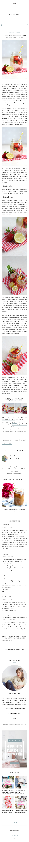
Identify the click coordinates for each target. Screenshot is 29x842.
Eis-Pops (14, 423)
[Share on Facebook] (17, 450)
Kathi (3, 575)
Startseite (3, 2)
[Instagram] (12, 822)
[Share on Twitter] (19, 450)
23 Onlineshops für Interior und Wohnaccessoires (20, 792)
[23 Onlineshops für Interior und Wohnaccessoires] (21, 782)
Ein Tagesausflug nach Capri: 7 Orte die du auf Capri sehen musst (8, 792)
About (8, 2)
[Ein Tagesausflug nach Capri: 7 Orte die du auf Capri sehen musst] (8, 782)
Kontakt (25, 2)
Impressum (19, 2)
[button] (3, 498)
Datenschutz (13, 2)
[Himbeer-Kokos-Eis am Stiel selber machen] (8, 802)
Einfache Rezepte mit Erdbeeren (10, 440)
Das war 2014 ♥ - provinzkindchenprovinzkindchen (14, 616)
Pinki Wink (5, 525)
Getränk (22, 440)
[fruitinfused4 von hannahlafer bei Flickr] (14, 257)
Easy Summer (6, 437)
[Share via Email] (22, 450)
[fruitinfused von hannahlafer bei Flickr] (14, 128)
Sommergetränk (7, 443)
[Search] (27, 25)
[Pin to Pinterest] (20, 450)
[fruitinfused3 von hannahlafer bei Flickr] (14, 337)
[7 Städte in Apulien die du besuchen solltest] (21, 802)
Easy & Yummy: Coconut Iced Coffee (14, 509)
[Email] (16, 822)
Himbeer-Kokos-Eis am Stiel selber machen (7, 811)
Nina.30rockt (6, 597)
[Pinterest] (14, 822)
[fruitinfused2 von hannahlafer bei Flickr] (14, 218)
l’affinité (14, 3)
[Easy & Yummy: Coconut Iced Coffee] (14, 495)
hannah (6, 554)
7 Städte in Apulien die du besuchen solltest (21, 811)
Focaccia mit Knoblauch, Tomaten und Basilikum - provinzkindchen (14, 637)
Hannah (14, 37)
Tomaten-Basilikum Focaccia (19, 425)
